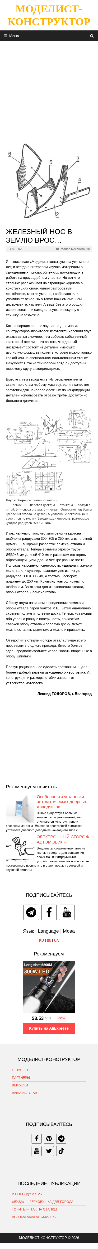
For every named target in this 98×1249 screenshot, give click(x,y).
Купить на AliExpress (49, 1028)
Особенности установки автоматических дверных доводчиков (62, 801)
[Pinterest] (49, 1139)
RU (41, 940)
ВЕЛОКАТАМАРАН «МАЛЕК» (34, 1217)
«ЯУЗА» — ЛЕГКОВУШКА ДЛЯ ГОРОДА (42, 1202)
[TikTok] (61, 1151)
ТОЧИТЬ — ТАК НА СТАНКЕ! (34, 1209)
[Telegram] (31, 912)
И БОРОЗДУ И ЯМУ (27, 1194)
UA (56, 940)
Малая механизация (75, 249)
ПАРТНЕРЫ (21, 1078)
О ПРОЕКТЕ (21, 1070)
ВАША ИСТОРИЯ (25, 1093)
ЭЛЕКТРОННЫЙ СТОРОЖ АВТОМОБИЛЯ (63, 839)
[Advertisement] (49, 90)
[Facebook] (49, 912)
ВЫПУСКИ (20, 1085)
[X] (49, 1151)
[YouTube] (67, 912)
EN (49, 940)
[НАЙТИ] (92, 35)
